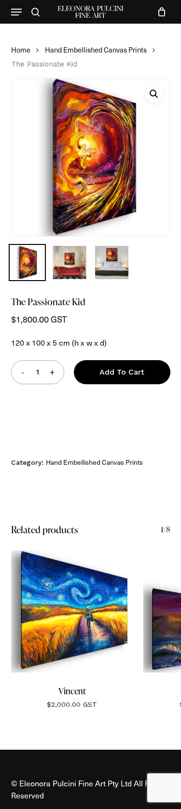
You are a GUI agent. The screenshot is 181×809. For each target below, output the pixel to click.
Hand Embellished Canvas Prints (96, 49)
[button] (16, 12)
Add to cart (121, 372)
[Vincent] (72, 611)
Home (20, 49)
